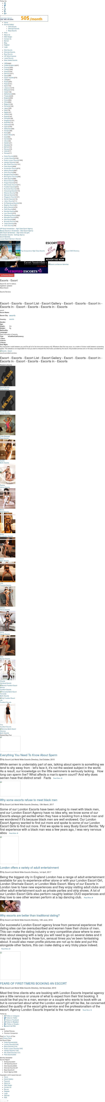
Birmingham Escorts (10, 177)
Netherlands (8, 94)
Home (6, 22)
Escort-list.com (5, 387)
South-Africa (8, 135)
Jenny (2, 632)
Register (7, 45)
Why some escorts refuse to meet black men (28, 800)
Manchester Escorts (10, 185)
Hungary (7, 131)
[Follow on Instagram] (5, 3)
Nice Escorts (8, 219)
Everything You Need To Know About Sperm (28, 755)
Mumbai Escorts (9, 211)
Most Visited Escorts (10, 60)
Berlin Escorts (4, 463)
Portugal (7, 118)
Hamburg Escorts (5, 683)
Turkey (6, 69)
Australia (7, 122)
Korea (6, 133)
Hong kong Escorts (10, 191)
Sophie (2, 461)
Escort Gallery (8, 1079)
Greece (6, 71)
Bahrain (6, 147)
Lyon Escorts (8, 213)
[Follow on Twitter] (5, 5)
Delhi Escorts (8, 209)
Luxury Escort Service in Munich (10, 239)
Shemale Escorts (13, 29)
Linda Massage (5, 436)
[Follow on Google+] (5, 13)
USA (5, 80)
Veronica (3, 731)
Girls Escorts (12, 27)
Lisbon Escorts (9, 201)
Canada (6, 139)
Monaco (6, 149)
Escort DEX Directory (72, 251)
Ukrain (6, 141)
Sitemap (6, 1095)
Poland (6, 84)
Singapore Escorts (10, 197)
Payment (7, 1081)
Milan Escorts (4, 561)
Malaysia (7, 90)
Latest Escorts (8, 58)
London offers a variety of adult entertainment (29, 867)
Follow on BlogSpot (12, 1022)
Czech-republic (9, 78)
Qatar (6, 75)
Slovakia (7, 145)
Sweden (6, 143)
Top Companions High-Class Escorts (33, 251)
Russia (6, 82)
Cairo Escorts (8, 225)
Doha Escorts (8, 172)
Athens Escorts (9, 170)
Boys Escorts (12, 31)
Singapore (7, 120)
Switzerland (8, 129)
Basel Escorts (4, 512)
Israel (6, 137)
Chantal (2, 681)
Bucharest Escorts (10, 189)
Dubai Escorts (8, 156)
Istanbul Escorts (9, 162)
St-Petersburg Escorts (11, 203)
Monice (2, 687)
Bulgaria (6, 98)
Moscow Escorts (9, 193)
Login (6, 47)
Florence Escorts (5, 585)
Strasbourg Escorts (10, 215)
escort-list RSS (11, 1026)
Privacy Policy (7, 1038)
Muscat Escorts (9, 181)
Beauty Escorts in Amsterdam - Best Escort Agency (16, 231)
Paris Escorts (8, 166)
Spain (6, 86)
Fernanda (3, 694)
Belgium (6, 104)
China (6, 102)
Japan (6, 108)
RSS (5, 1097)
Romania (7, 106)
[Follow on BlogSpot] (5, 9)
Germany (7, 73)
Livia (1, 583)
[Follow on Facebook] (4, 7)
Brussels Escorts (9, 221)
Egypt (6, 112)
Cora (1, 657)
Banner (6, 41)
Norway (6, 153)
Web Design (8, 37)
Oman (6, 100)
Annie (2, 534)
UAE (5, 63)
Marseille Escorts (9, 217)
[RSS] (5, 11)
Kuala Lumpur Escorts (11, 160)
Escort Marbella (5, 237)
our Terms (7, 1036)
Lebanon (7, 88)
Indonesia (7, 124)
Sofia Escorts (8, 179)
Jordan (6, 114)
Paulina (2, 485)
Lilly (1, 700)
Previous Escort (7, 275)
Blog (5, 43)
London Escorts (9, 158)
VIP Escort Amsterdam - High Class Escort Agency (16, 229)
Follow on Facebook (12, 1020)
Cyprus (6, 127)
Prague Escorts (9, 183)
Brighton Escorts (9, 205)
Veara (2, 559)
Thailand (7, 96)
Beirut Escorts (8, 207)
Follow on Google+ (13, 1024)
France (6, 67)
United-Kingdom (9, 65)
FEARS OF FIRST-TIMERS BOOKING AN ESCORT (33, 983)
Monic (2, 510)
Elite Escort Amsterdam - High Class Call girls (14, 233)
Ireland (6, 151)
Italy (5, 110)
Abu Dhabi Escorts (10, 164)
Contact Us (7, 39)
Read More (57, 778)
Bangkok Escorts (9, 174)
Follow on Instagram (12, 1016)
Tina (1, 725)
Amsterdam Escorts (10, 168)
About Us (7, 35)
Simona (2, 608)
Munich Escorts (9, 199)
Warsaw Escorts (9, 195)
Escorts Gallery (9, 24)
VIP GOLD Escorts (10, 56)
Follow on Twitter (11, 1018)
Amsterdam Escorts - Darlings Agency (12, 235)
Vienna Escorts (5, 487)
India (5, 92)
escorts (12, 315)
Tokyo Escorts (8, 223)
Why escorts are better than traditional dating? (30, 915)
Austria (6, 116)
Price (5, 33)
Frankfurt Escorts (9, 187)
